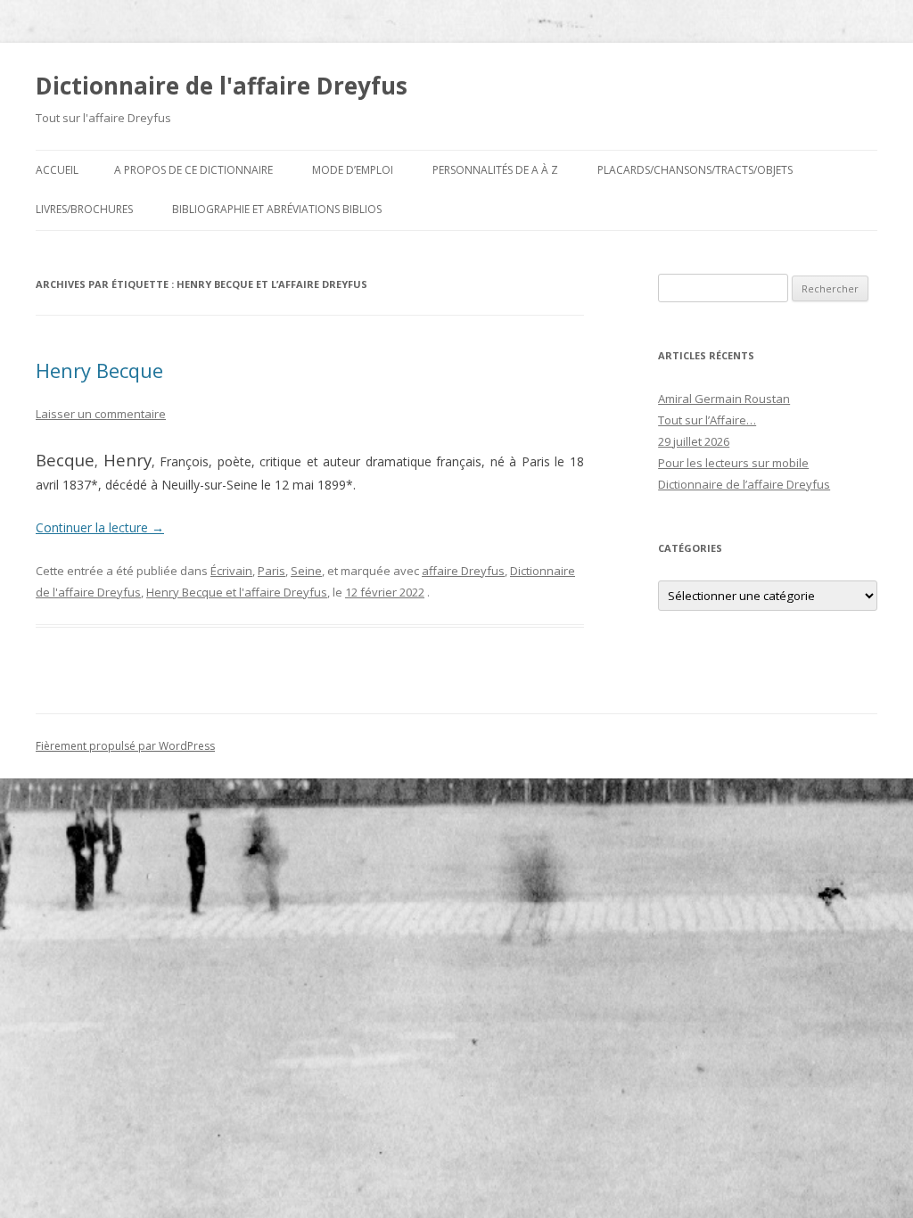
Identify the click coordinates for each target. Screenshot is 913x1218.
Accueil (57, 169)
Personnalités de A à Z (495, 169)
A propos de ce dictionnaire (193, 169)
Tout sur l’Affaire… (707, 420)
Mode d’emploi (352, 169)
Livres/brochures (84, 209)
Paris (271, 571)
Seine (306, 571)
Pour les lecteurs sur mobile (733, 463)
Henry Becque (99, 370)
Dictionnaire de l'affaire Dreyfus (221, 86)
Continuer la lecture (100, 527)
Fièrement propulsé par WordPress (125, 745)
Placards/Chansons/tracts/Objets (695, 169)
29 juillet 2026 (693, 441)
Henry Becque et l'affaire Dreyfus (236, 592)
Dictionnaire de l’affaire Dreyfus (744, 484)
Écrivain (231, 571)
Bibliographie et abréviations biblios (277, 209)
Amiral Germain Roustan (724, 399)
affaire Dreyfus (463, 571)
